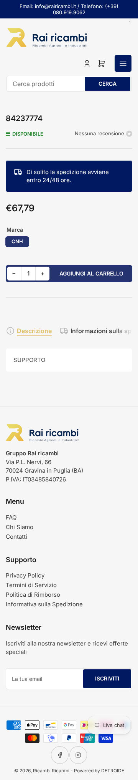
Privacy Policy (25, 575)
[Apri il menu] (123, 63)
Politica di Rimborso (33, 594)
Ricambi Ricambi (51, 770)
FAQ (11, 517)
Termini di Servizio (31, 585)
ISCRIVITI (107, 678)
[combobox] (69, 84)
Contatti (16, 536)
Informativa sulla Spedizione (44, 604)
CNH (17, 241)
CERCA (108, 83)
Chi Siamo (19, 527)
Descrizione (34, 331)
